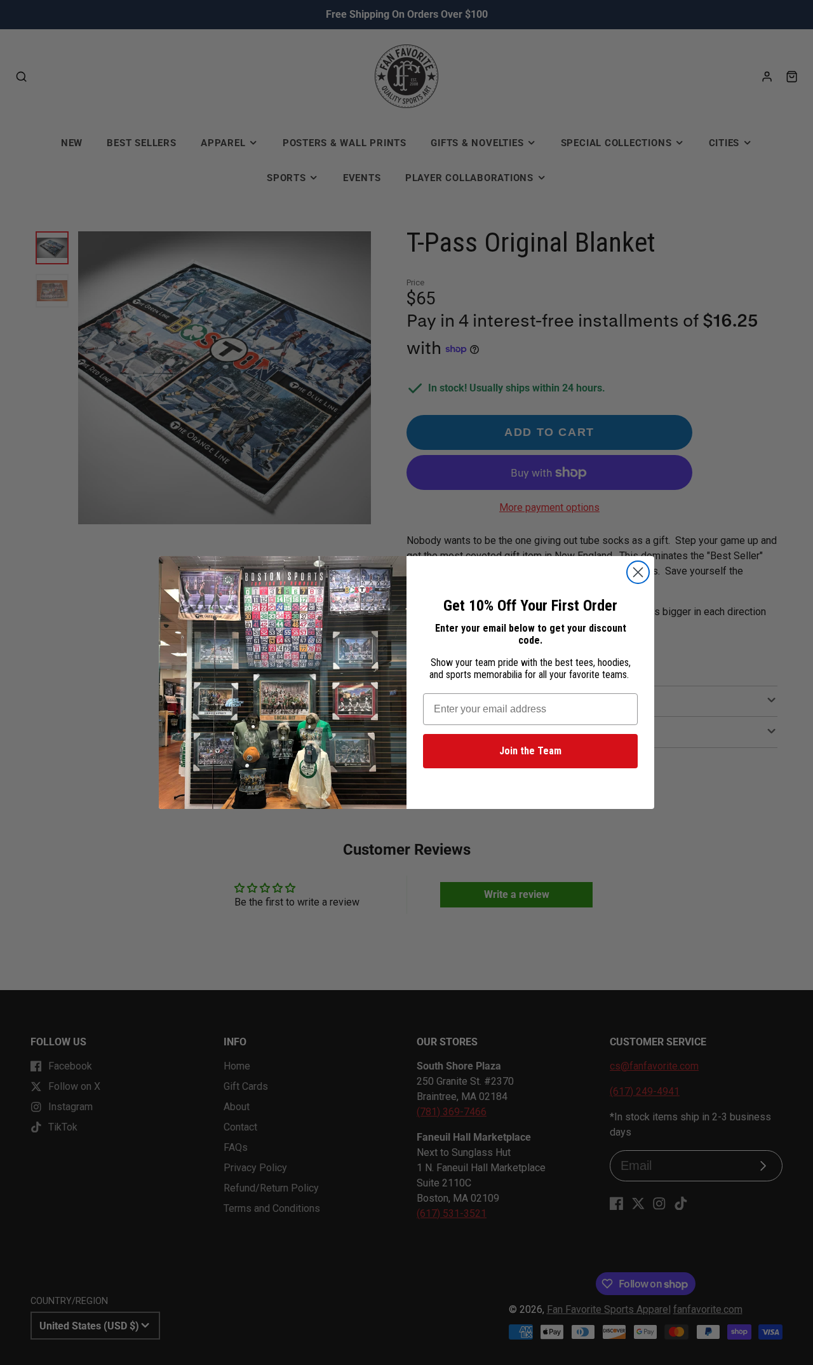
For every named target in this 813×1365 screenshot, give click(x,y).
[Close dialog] (638, 572)
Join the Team (530, 751)
